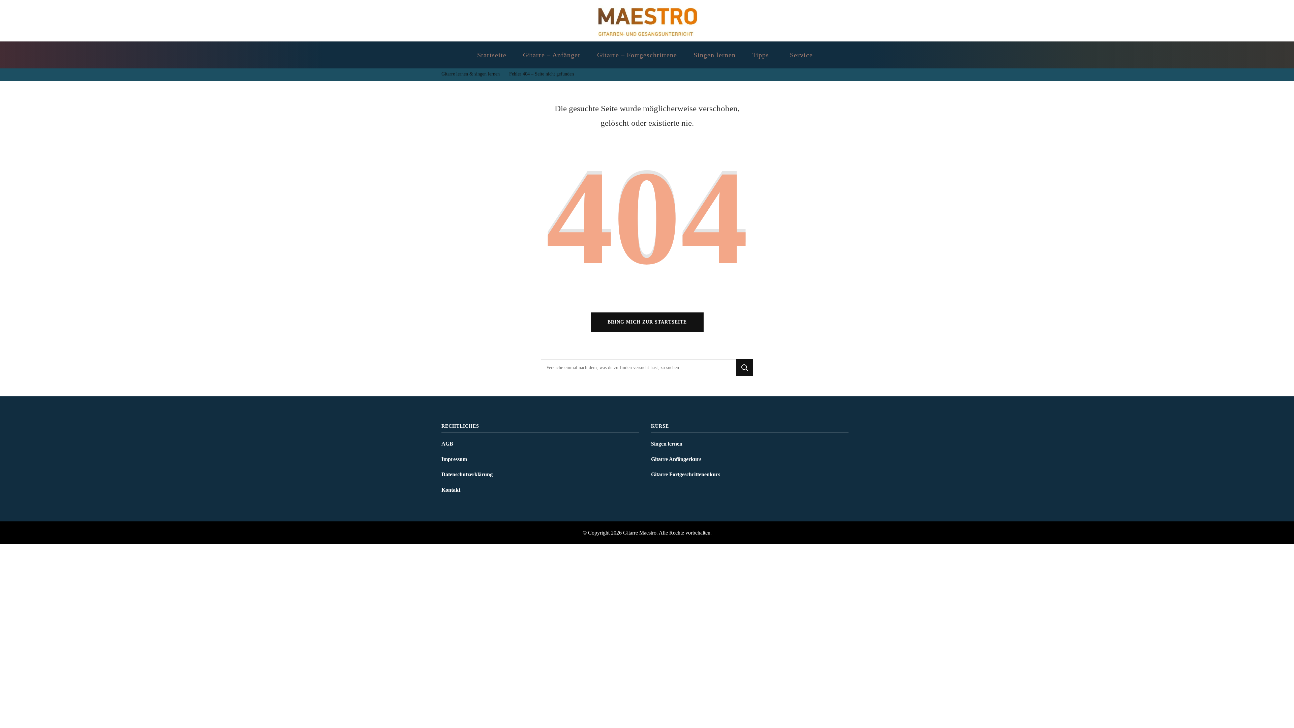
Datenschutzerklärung (467, 474)
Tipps (760, 55)
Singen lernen (715, 55)
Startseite (491, 55)
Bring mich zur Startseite (647, 322)
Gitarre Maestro (639, 533)
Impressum (454, 459)
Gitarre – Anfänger (552, 55)
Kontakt (450, 490)
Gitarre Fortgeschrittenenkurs (685, 474)
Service (801, 55)
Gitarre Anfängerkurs (676, 459)
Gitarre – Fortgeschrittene (637, 55)
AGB (447, 444)
